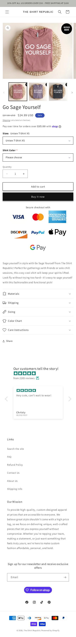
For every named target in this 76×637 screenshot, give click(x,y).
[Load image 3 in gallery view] (58, 91)
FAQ (9, 456)
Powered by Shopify (50, 630)
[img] (39, 373)
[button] (7, 12)
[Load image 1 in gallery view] (18, 91)
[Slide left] (4, 92)
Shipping (6, 120)
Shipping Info (14, 488)
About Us (12, 480)
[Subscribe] (65, 577)
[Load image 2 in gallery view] (38, 91)
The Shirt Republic (32, 630)
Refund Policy (15, 464)
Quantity (7, 166)
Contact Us (13, 472)
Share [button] (9, 341)
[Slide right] (72, 92)
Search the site (15, 448)
